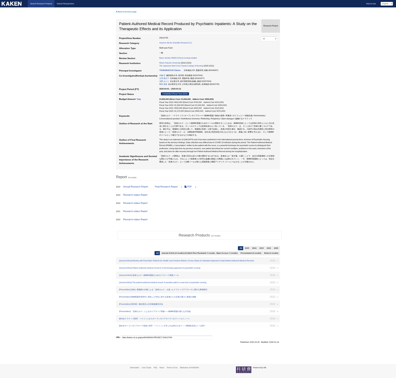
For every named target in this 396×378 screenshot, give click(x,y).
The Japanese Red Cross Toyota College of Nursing (181, 66)
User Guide (146, 368)
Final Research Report (166, 186)
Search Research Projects (41, 4)
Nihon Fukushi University (169, 63)
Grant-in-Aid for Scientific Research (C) (175, 43)
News (161, 368)
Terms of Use (172, 368)
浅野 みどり (164, 81)
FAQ (155, 368)
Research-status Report (135, 195)
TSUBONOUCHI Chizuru (170, 70)
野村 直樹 (163, 84)
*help (138, 99)
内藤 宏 (162, 75)
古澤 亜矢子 (164, 78)
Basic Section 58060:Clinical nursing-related (178, 58)
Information (134, 368)
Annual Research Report (135, 186)
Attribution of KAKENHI (189, 368)
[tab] (200, 235)
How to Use (371, 4)
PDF (189, 186)
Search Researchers (65, 4)
